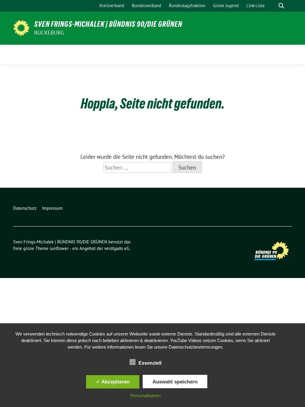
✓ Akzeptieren (113, 381)
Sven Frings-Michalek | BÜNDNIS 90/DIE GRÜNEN (108, 24)
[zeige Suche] (281, 6)
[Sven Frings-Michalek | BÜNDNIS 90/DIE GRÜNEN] (21, 27)
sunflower (59, 248)
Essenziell (150, 363)
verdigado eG (116, 248)
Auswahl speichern (174, 381)
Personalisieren (145, 395)
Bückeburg (49, 32)
